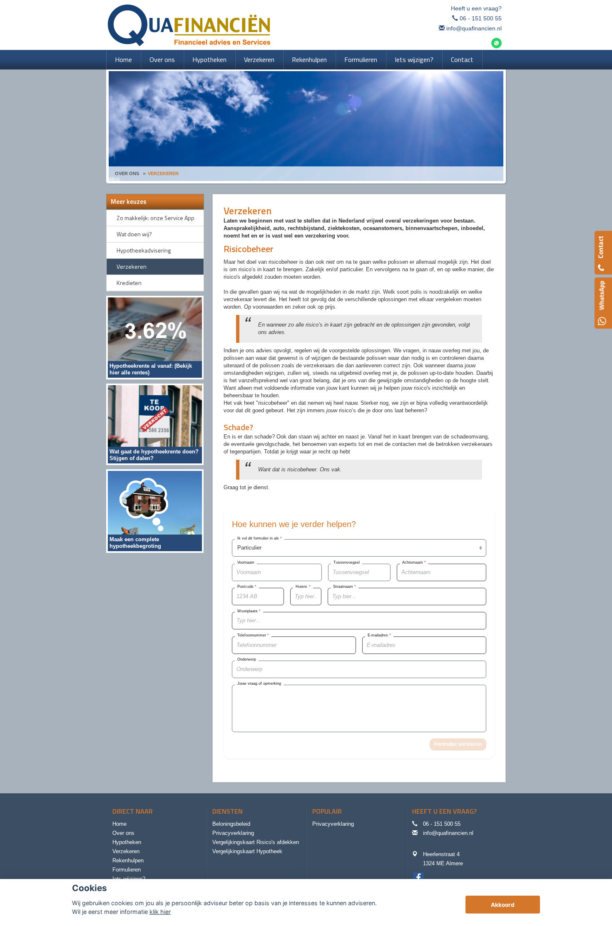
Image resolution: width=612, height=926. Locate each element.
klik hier (160, 911)
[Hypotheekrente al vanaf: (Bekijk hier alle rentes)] (155, 337)
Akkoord (503, 904)
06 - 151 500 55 (481, 18)
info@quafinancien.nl (474, 28)
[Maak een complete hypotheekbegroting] (155, 511)
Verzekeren (163, 173)
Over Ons (127, 173)
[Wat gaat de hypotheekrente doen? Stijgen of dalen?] (155, 424)
